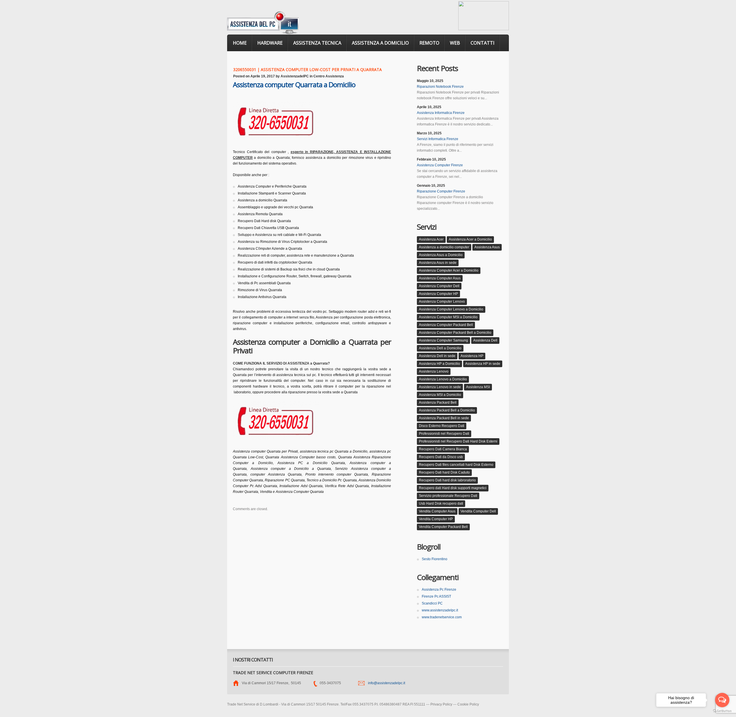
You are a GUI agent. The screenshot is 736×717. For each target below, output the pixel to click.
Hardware (270, 43)
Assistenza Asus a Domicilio (441, 255)
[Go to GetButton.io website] (722, 711)
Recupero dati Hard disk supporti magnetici (452, 488)
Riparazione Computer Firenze (441, 191)
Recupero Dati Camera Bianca (443, 449)
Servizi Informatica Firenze (437, 139)
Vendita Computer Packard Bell (443, 527)
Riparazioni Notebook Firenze (440, 87)
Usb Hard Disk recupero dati (441, 503)
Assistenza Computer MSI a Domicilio (448, 317)
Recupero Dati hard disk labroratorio (447, 480)
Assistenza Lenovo (433, 371)
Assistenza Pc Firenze (439, 590)
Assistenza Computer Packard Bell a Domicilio (455, 333)
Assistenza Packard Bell (438, 403)
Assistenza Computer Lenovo (442, 302)
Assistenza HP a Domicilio (439, 364)
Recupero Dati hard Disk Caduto (444, 472)
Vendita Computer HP (436, 519)
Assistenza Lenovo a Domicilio (443, 379)
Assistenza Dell (485, 340)
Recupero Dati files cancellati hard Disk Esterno (456, 465)
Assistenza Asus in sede (438, 263)
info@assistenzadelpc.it (386, 683)
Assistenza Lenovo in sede (440, 387)
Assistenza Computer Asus (440, 278)
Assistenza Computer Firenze (440, 165)
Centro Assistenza (328, 76)
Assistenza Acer (431, 239)
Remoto (429, 43)
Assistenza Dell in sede (437, 356)
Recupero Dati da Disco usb (441, 457)
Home (240, 43)
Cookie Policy (468, 704)
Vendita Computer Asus (437, 511)
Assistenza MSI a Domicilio (440, 395)
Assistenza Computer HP (438, 294)
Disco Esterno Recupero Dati (441, 426)
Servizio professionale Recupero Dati (448, 496)
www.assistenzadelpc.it (440, 610)
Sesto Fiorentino (434, 559)
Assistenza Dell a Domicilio (440, 348)
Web (455, 43)
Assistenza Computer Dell (439, 286)
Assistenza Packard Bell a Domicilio (447, 410)
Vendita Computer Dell (478, 511)
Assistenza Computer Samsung (443, 340)
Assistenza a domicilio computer (444, 247)
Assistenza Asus (487, 247)
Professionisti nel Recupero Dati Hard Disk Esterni (458, 441)
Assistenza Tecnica (317, 43)
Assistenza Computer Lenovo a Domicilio (451, 309)
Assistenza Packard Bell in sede (444, 418)
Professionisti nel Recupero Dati (444, 434)
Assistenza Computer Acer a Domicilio (448, 270)
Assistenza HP (472, 356)
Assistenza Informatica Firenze (441, 113)
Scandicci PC (432, 603)
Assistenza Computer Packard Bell (446, 325)
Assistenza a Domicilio (380, 43)
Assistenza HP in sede (482, 364)
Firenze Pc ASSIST (436, 596)
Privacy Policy (441, 704)
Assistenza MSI (478, 387)
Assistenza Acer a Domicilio (470, 239)
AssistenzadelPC (295, 76)
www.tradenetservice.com (442, 617)
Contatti (482, 43)
